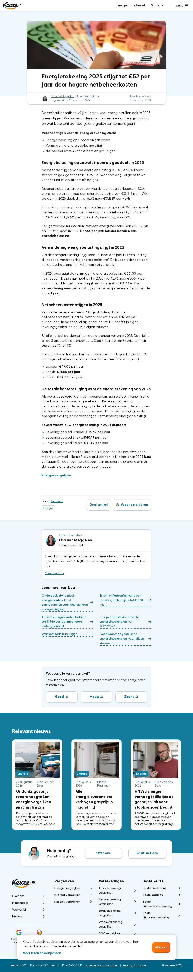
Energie (121, 5)
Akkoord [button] (161, 947)
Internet (139, 5)
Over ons (103, 853)
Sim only (157, 5)
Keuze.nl (57, 501)
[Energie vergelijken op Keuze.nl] (12, 5)
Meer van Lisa (54, 573)
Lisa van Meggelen (62, 96)
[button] (182, 5)
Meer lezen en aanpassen (42, 953)
